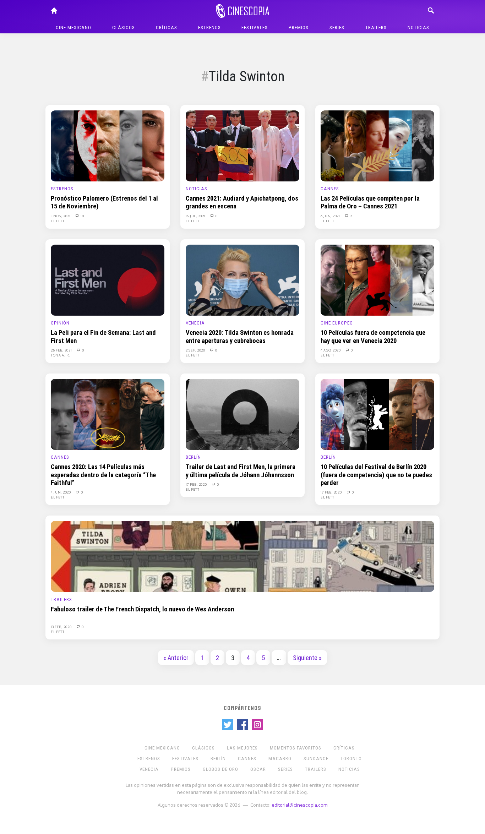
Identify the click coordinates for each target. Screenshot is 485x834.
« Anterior (176, 658)
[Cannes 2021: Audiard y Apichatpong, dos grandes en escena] (242, 145)
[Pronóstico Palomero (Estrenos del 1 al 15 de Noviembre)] (107, 145)
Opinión (60, 323)
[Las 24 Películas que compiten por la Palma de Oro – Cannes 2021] (377, 145)
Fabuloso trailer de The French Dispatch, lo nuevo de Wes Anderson (142, 609)
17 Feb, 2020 (197, 484)
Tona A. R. (60, 355)
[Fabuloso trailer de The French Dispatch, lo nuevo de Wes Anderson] (242, 556)
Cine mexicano (73, 27)
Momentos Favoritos (295, 748)
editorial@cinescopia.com (299, 805)
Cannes (330, 188)
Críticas (166, 27)
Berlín (193, 457)
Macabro (279, 758)
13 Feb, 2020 (61, 627)
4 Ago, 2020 (331, 350)
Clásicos (123, 27)
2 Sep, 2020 (196, 350)
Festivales (254, 27)
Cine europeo (337, 323)
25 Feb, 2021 (62, 350)
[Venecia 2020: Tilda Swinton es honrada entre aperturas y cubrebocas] (242, 280)
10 (82, 216)
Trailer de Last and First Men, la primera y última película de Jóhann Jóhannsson (240, 471)
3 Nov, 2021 (61, 216)
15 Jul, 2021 (196, 216)
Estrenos (209, 27)
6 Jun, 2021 (331, 216)
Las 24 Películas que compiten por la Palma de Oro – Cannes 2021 (370, 202)
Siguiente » (307, 658)
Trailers (376, 27)
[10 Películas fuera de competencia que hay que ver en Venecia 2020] (377, 280)
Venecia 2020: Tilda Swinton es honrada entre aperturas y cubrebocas (240, 336)
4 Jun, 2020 (61, 492)
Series (336, 27)
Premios (299, 27)
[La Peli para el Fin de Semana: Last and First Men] (107, 280)
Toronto (351, 758)
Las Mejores (242, 748)
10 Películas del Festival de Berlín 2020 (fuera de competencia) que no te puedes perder (376, 475)
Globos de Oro (220, 769)
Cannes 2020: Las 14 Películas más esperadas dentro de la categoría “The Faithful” (103, 475)
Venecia (195, 323)
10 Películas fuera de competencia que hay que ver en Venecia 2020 (373, 336)
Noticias (418, 27)
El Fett (58, 221)
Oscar (258, 769)
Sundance (316, 758)
